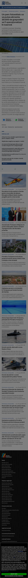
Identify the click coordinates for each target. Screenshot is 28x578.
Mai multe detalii (20, 551)
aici (14, 557)
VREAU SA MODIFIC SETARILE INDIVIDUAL (14, 575)
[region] (14, 560)
